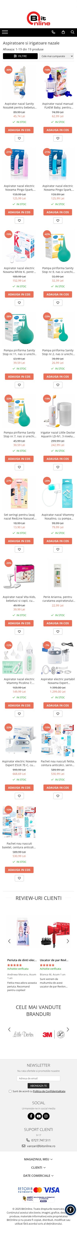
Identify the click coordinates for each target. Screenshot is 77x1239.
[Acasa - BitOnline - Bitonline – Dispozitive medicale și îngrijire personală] (38, 18)
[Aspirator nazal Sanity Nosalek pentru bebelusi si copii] (19, 82)
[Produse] (5, 33)
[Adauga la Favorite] (19, 138)
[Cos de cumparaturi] (63, 32)
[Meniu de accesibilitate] (70, 1209)
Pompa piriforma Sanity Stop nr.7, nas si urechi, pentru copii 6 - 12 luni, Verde (19, 434)
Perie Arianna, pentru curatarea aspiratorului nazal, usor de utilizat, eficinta (57, 599)
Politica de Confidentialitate (49, 1091)
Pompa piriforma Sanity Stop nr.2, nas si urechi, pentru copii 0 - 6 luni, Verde (57, 352)
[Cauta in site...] (72, 32)
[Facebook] (31, 1116)
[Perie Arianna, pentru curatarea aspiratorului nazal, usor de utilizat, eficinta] (57, 575)
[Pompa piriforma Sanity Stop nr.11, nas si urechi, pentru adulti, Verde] (19, 329)
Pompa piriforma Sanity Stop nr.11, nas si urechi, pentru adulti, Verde (19, 352)
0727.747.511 (41, 1140)
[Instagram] (46, 1116)
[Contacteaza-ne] (53, 32)
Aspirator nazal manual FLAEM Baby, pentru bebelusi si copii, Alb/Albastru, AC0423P (57, 105)
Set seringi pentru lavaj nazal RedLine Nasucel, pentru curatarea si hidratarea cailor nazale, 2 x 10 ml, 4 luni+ (19, 516)
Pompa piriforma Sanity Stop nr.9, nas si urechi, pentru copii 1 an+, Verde (58, 270)
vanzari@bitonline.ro (40, 1146)
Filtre (22, 56)
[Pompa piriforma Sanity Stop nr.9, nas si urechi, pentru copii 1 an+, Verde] (57, 247)
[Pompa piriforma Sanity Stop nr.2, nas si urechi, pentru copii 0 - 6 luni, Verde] (57, 329)
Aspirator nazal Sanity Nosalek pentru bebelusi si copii (19, 105)
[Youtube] (38, 1116)
